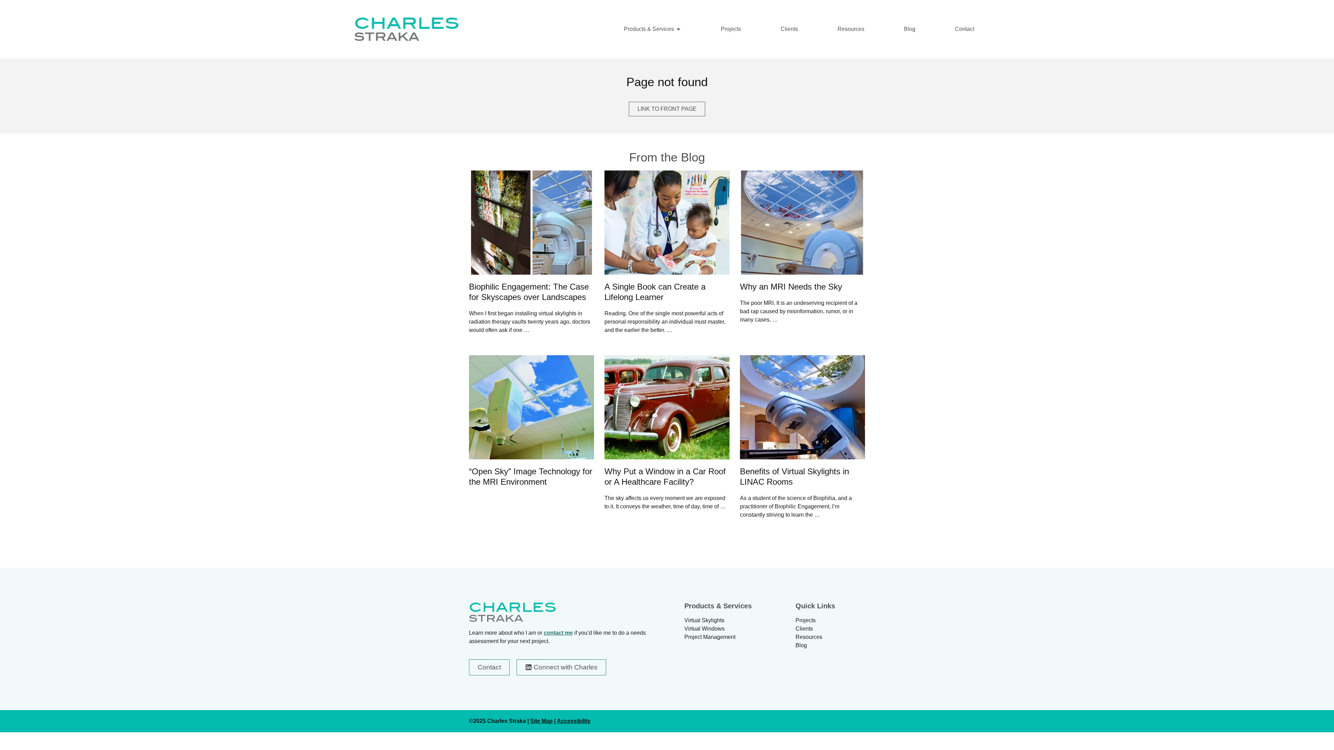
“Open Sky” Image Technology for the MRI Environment (530, 476)
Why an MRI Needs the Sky (791, 286)
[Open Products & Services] (678, 29)
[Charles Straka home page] (406, 29)
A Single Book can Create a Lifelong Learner (655, 292)
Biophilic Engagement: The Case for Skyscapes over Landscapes (529, 292)
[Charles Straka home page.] (512, 612)
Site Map (541, 721)
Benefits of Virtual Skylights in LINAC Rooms (794, 476)
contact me (558, 633)
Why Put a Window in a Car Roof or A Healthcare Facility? (665, 476)
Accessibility (574, 721)
